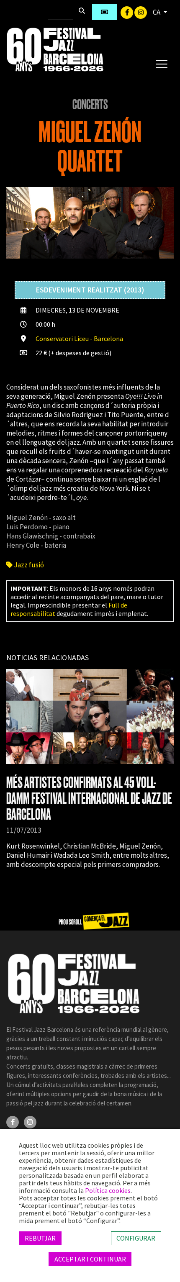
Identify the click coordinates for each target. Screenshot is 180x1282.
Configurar (135, 1238)
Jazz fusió (28, 564)
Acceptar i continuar (90, 1259)
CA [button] (157, 12)
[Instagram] (140, 11)
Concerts (90, 104)
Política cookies (108, 1190)
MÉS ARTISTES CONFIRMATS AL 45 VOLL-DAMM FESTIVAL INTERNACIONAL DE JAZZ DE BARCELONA (89, 798)
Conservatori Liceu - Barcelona (79, 338)
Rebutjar (40, 1238)
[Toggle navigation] (161, 63)
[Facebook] (127, 11)
